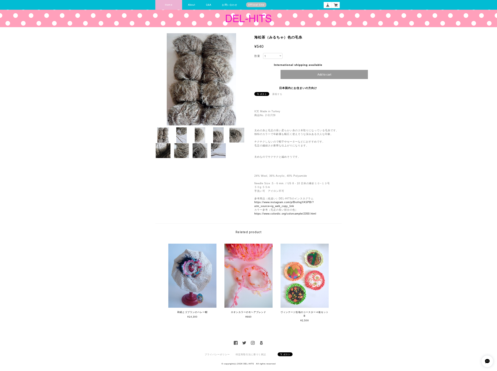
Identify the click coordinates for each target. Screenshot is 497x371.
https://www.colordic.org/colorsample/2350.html (285, 213)
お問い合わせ (229, 4)
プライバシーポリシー (217, 354)
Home (168, 4)
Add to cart (324, 74)
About (191, 4)
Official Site (256, 4)
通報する (277, 94)
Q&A (208, 4)
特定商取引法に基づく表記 (251, 354)
